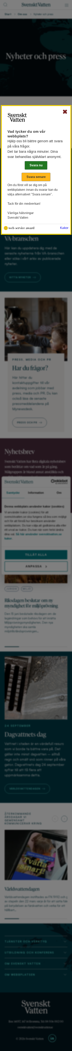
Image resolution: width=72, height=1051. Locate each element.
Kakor (64, 228)
